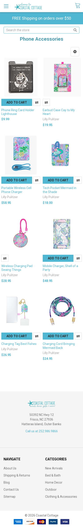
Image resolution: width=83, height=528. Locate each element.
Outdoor (51, 489)
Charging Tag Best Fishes (19, 344)
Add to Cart (16, 102)
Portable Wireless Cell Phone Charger (16, 190)
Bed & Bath (53, 475)
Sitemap (9, 496)
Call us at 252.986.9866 (41, 431)
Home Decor (53, 482)
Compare (36, 102)
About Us (10, 468)
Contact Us (11, 489)
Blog (7, 482)
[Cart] (79, 5)
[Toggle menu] (6, 6)
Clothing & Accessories (61, 496)
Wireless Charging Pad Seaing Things (17, 268)
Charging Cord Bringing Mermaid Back (59, 346)
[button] (75, 51)
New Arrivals (54, 468)
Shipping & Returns (17, 475)
